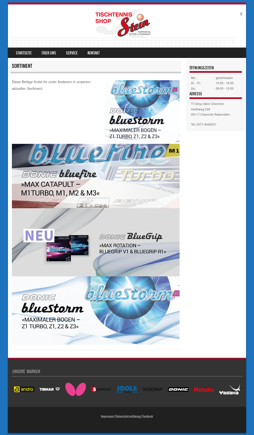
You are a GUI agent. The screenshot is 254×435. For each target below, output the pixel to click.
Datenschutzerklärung (128, 416)
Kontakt (94, 53)
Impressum (107, 416)
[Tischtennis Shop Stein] (122, 27)
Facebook (147, 416)
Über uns (49, 53)
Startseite (24, 53)
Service (72, 53)
